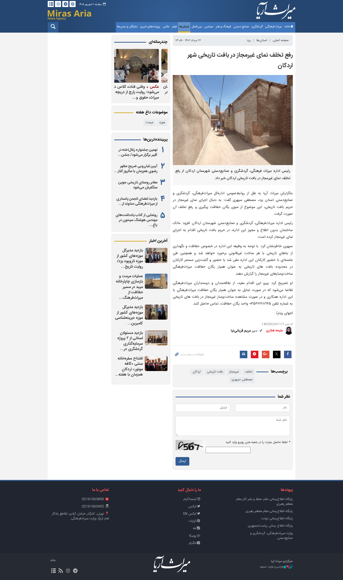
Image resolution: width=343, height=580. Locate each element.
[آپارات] (73, 4)
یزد (249, 40)
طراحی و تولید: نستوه (272, 567)
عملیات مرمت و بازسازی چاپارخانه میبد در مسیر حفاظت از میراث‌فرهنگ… (129, 287)
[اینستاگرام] (58, 4)
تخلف (248, 372)
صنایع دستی (241, 26)
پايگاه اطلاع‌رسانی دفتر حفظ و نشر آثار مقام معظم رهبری (264, 502)
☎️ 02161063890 (95, 499)
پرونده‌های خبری (150, 26)
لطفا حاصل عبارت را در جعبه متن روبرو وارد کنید (257, 442)
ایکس (192, 506)
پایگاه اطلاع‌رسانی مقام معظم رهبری (269, 511)
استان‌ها (184, 26)
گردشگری (257, 26)
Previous (162, 75)
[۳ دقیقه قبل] (156, 255)
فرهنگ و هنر (223, 26)
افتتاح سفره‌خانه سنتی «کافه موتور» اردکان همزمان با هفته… (129, 366)
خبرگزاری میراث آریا (275, 12)
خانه (287, 26)
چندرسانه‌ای (158, 42)
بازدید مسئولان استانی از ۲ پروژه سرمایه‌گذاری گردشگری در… (130, 341)
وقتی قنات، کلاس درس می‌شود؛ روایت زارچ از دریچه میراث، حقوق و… (139, 92)
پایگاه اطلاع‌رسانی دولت (277, 518)
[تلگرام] (65, 4)
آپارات (192, 521)
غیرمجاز (234, 372)
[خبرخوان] (61, 571)
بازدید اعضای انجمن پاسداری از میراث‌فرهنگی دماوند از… (136, 201)
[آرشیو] (51, 4)
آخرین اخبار (158, 241)
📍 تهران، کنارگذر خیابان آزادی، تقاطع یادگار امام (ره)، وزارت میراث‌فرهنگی (80, 516)
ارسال (182, 461)
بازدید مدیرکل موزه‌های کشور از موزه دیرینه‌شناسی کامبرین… (129, 315)
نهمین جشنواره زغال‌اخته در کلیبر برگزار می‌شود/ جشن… (137, 152)
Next (119, 75)
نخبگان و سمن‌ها (127, 26)
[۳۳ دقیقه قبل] (156, 281)
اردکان (197, 372)
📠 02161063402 (95, 506)
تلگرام (192, 543)
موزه (162, 122)
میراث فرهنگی (273, 26)
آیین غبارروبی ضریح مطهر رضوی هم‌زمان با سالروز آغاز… (135, 168)
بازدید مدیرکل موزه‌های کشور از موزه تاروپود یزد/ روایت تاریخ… (130, 258)
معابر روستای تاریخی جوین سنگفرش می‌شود (137, 185)
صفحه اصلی (281, 40)
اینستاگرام (189, 499)
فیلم (174, 26)
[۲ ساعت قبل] (156, 312)
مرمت (149, 122)
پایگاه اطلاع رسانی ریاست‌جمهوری (270, 526)
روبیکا (192, 536)
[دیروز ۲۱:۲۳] (156, 363)
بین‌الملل (197, 26)
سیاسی (208, 26)
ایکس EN (189, 514)
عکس (166, 26)
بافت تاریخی (215, 372)
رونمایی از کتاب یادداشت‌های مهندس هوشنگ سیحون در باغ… (136, 220)
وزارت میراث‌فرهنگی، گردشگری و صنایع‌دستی (271, 536)
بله (194, 528)
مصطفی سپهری (242, 379)
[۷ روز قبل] (139, 66)
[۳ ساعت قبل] (156, 337)
